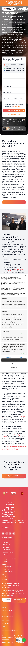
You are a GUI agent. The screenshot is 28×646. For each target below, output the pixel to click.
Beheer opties (14, 367)
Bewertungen (6, 569)
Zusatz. (22, 98)
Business (5, 561)
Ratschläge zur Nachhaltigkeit (9, 559)
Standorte (4, 579)
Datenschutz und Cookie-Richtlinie (15, 642)
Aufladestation (6, 549)
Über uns (4, 564)
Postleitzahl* (6, 98)
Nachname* (6, 80)
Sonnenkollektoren (7, 539)
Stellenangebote (7, 566)
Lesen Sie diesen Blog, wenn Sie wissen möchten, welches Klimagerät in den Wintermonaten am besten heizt (14, 448)
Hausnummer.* (17, 98)
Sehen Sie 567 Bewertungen (17, 129)
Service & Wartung (7, 571)
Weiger (14, 363)
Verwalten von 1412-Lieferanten (9, 356)
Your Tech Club (5, 639)
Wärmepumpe (6, 544)
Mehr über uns (5, 527)
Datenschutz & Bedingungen (13, 370)
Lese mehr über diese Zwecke (21, 356)
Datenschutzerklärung (17, 104)
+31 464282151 (5, 623)
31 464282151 (17, 121)
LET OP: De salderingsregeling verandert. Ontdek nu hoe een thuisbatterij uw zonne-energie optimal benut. (14, 2)
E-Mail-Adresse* (7, 86)
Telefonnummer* (7, 92)
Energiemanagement (8, 552)
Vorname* (5, 74)
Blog (3, 574)
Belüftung (5, 554)
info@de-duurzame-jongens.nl (13, 123)
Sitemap (4, 642)
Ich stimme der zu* (14, 104)
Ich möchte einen (12, 106)
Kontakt (4, 576)
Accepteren (14, 360)
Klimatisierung (6, 547)
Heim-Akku (5, 542)
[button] (26, 276)
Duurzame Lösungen (7, 537)
